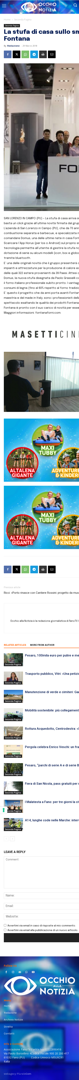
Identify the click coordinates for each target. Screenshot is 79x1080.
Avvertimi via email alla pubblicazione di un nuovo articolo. (42, 930)
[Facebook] (8, 54)
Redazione (13, 45)
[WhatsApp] (25, 54)
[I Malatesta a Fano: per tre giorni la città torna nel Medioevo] (13, 806)
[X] (16, 54)
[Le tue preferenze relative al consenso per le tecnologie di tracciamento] (3, 810)
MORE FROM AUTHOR (42, 645)
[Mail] (19, 972)
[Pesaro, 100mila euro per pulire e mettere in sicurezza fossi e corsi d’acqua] (13, 659)
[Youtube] (33, 972)
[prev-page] (6, 838)
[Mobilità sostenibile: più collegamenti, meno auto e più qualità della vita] (13, 714)
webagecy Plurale (17, 1073)
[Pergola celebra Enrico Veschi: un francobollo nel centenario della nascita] (13, 751)
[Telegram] (34, 54)
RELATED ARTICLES (15, 645)
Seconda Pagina (22, 19)
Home (7, 19)
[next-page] (12, 838)
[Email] (52, 54)
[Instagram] (13, 972)
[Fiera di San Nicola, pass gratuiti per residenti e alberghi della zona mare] (13, 788)
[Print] (43, 54)
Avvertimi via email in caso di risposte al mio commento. (41, 926)
